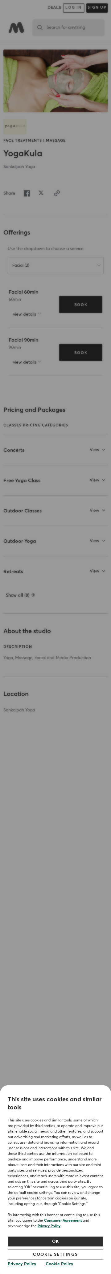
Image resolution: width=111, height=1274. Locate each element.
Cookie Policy (59, 1264)
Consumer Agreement (63, 1221)
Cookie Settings (55, 1254)
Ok (55, 1241)
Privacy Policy (49, 1226)
